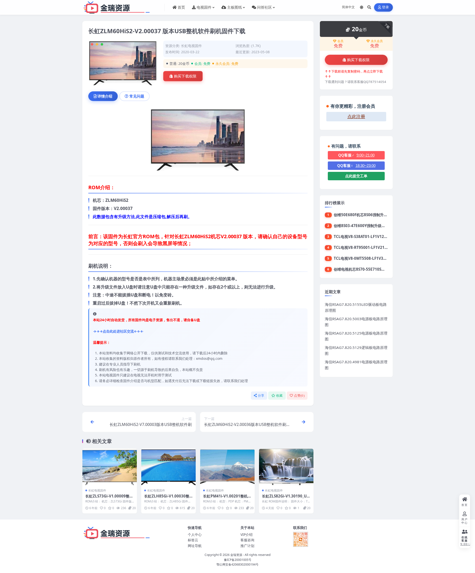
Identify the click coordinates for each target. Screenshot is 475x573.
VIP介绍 (246, 534)
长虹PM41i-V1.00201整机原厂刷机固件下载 (227, 498)
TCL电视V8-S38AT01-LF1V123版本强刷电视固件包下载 (380, 236)
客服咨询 (247, 540)
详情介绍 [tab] (104, 96)
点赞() (299, 395)
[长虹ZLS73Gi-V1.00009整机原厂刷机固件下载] (109, 467)
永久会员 (377, 41)
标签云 (193, 540)
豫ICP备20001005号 (237, 560)
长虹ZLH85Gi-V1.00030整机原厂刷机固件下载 (166, 498)
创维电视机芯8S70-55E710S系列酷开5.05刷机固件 (376, 269)
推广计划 (247, 545)
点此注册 (356, 116)
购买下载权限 (185, 76)
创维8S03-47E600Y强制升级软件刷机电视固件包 (374, 225)
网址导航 (195, 545)
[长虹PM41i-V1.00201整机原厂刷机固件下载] (227, 467)
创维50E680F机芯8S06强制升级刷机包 (366, 214)
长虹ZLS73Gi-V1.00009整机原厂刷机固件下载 (109, 498)
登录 (385, 7)
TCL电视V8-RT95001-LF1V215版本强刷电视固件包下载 (381, 247)
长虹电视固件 (191, 45)
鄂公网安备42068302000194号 (237, 564)
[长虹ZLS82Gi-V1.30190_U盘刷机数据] (286, 467)
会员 (340, 41)
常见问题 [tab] (136, 96)
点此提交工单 (356, 176)
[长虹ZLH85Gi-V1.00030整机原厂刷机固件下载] (168, 467)
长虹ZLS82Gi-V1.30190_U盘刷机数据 (286, 498)
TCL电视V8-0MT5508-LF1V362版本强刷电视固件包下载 (381, 258)
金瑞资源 (236, 555)
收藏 (279, 395)
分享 (261, 395)
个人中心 (195, 534)
